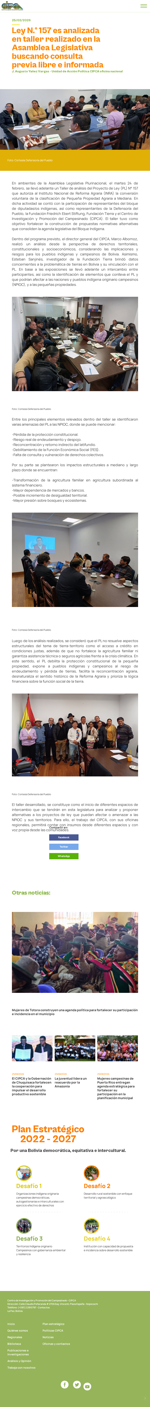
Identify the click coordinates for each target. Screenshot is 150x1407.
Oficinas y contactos (56, 1344)
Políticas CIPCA (53, 1330)
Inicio (11, 1324)
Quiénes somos (17, 1330)
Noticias (48, 1337)
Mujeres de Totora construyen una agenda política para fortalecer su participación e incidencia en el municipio (75, 1012)
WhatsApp (64, 856)
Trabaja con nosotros (21, 1367)
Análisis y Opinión (19, 1361)
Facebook (63, 837)
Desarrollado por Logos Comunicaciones (145, 1398)
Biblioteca (14, 1344)
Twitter (64, 846)
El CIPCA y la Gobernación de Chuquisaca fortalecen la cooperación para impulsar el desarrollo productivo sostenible (31, 1086)
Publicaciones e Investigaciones (18, 1352)
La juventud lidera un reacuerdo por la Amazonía (71, 1082)
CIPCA (12, 6)
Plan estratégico (53, 1324)
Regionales (14, 1337)
